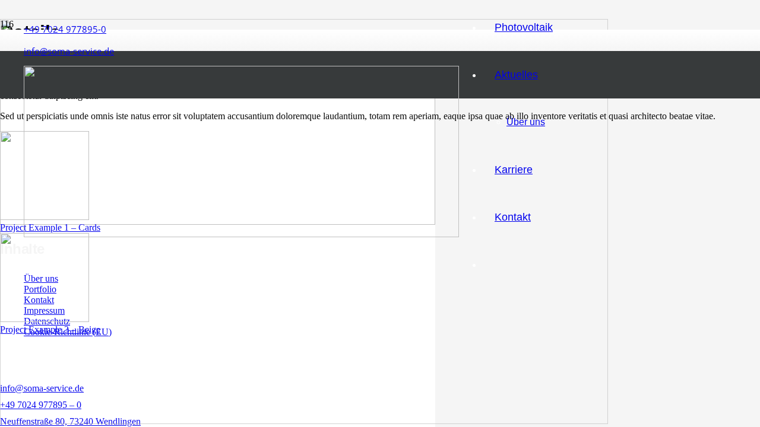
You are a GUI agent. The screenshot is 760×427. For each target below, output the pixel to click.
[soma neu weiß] (241, 234)
